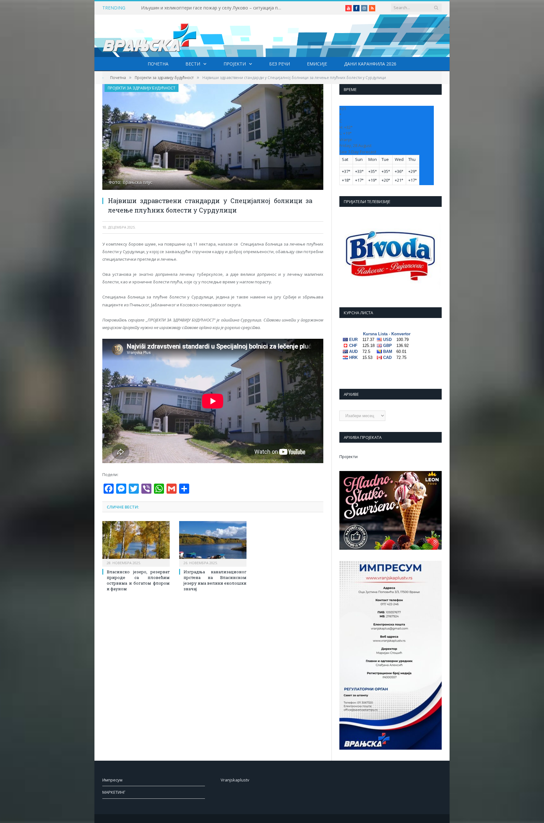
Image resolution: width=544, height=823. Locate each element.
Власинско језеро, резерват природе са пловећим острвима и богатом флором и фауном (138, 580)
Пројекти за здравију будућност (141, 88)
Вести (192, 64)
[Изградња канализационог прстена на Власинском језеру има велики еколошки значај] (212, 543)
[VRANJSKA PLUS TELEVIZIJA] (149, 36)
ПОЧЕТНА (158, 64)
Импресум (112, 780)
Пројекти (235, 64)
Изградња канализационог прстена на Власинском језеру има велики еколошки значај (215, 580)
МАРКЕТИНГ (113, 792)
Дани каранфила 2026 (370, 64)
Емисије (317, 64)
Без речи (279, 64)
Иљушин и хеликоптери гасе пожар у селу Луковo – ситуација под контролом (213, 8)
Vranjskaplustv (235, 780)
